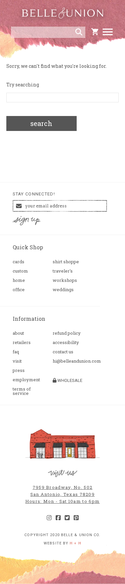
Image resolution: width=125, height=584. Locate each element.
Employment (26, 380)
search (41, 123)
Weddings (63, 290)
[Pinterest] (76, 518)
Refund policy (67, 333)
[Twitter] (67, 518)
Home (19, 280)
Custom (20, 271)
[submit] (78, 32)
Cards (18, 262)
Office (19, 290)
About (18, 333)
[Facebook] (58, 518)
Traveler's (63, 271)
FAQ (16, 352)
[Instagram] (49, 518)
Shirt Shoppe (66, 262)
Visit (17, 361)
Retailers (22, 342)
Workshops (65, 280)
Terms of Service (22, 391)
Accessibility (66, 342)
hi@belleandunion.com (70, 361)
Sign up (26, 220)
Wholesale (69, 380)
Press (19, 370)
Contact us (63, 352)
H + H (75, 543)
